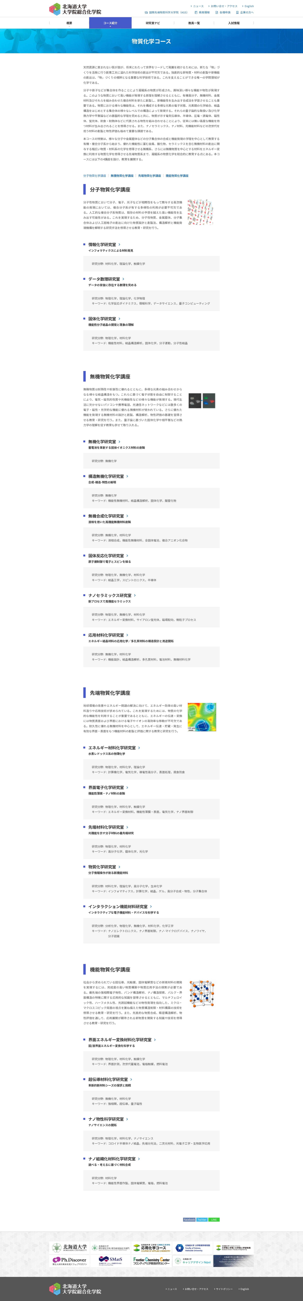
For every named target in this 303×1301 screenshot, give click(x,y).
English (249, 6)
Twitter (202, 1219)
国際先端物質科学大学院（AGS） (169, 12)
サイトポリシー (224, 1289)
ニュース (198, 6)
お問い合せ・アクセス (224, 6)
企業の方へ (247, 12)
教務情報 (204, 12)
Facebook (189, 1219)
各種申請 (225, 12)
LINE (214, 1219)
